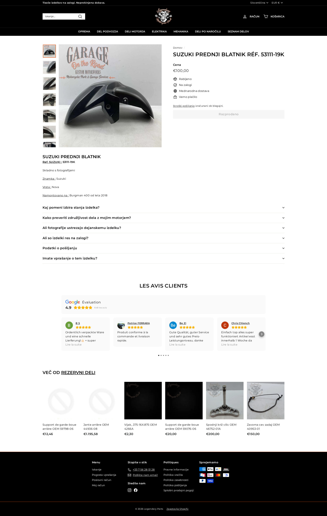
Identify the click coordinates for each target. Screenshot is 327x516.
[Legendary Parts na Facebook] (135, 490)
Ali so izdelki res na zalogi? (66, 238)
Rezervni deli (78, 372)
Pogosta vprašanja (104, 474)
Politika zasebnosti (176, 480)
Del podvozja (107, 31)
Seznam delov (238, 31)
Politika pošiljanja (175, 485)
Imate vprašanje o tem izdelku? (70, 258)
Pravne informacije (176, 469)
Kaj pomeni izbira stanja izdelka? (71, 208)
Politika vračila (173, 474)
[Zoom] (110, 95)
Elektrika (159, 31)
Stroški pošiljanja (183, 105)
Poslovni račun (101, 480)
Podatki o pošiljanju (60, 248)
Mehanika (181, 31)
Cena (177, 64)
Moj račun (98, 485)
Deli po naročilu (208, 31)
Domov (177, 47)
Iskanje (97, 469)
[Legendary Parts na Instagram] (129, 490)
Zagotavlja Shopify (177, 508)
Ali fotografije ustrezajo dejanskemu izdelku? (82, 228)
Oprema (84, 31)
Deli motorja (135, 31)
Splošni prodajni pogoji (179, 490)
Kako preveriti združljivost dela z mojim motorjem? (87, 218)
